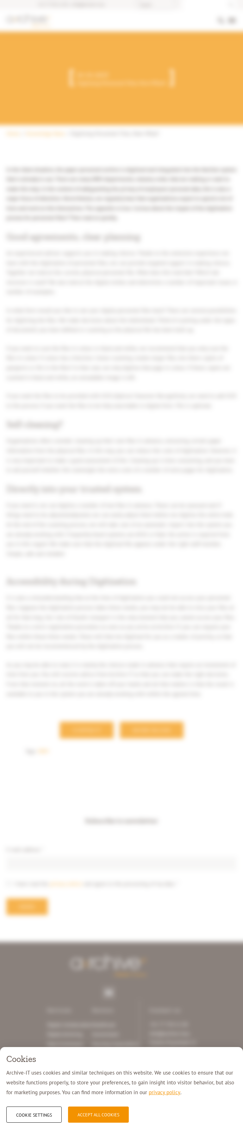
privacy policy (164, 1092)
